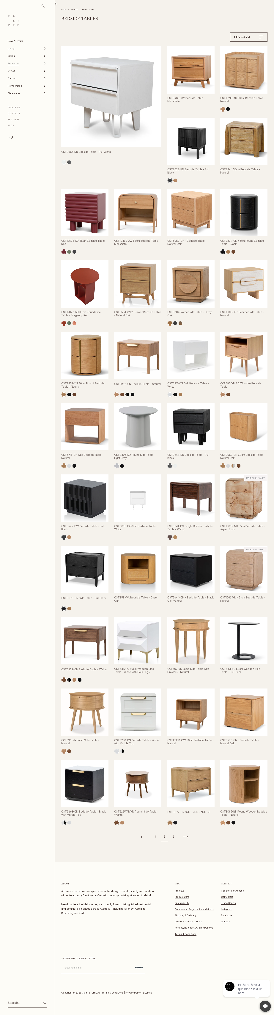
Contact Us (227, 896)
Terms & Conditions (185, 934)
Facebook (226, 915)
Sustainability (182, 903)
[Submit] (45, 1003)
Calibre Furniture (91, 992)
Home (63, 9)
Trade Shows (228, 903)
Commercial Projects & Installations (194, 909)
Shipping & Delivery (185, 915)
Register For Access (232, 890)
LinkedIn (225, 921)
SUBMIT (139, 967)
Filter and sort (242, 36)
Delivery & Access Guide (188, 921)
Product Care (182, 896)
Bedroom (74, 9)
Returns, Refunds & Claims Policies (194, 927)
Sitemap (147, 992)
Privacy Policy (133, 992)
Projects (179, 890)
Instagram (226, 909)
